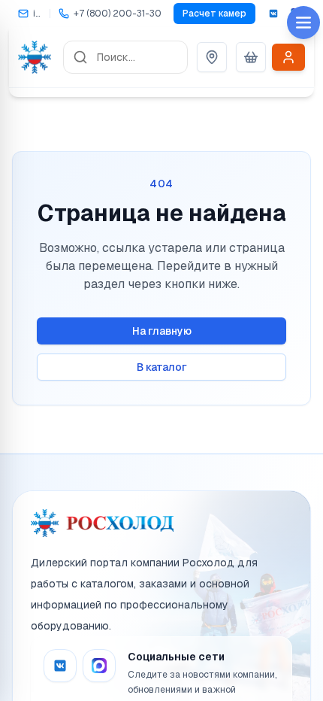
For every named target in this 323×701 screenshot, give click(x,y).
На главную (162, 331)
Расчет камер (214, 14)
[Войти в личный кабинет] (288, 57)
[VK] (273, 14)
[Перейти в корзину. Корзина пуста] (251, 57)
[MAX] (99, 665)
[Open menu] (303, 22)
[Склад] (212, 57)
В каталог (162, 367)
